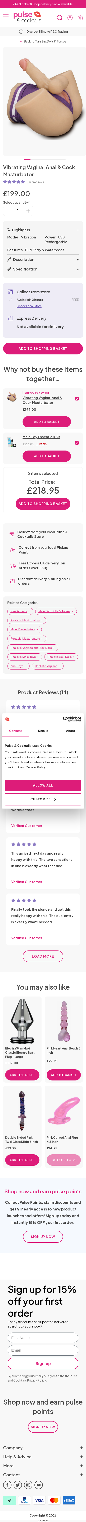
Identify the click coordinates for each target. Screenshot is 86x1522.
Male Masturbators (22, 629)
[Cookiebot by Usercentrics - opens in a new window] (63, 719)
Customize (40, 799)
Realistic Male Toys (23, 656)
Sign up (43, 1363)
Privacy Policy (36, 1380)
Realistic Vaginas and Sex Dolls (31, 647)
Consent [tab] (15, 731)
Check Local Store (29, 306)
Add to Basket (46, 422)
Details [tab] (43, 731)
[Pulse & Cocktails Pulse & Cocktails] (25, 17)
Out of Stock (64, 1160)
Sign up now (43, 1236)
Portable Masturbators (25, 638)
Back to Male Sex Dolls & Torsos (45, 41)
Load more (43, 956)
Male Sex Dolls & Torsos (54, 611)
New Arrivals (18, 611)
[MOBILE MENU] (6, 17)
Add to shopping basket (43, 348)
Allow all (43, 785)
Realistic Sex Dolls (59, 656)
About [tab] (70, 731)
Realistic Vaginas (46, 666)
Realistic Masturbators (25, 620)
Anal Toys (16, 666)
